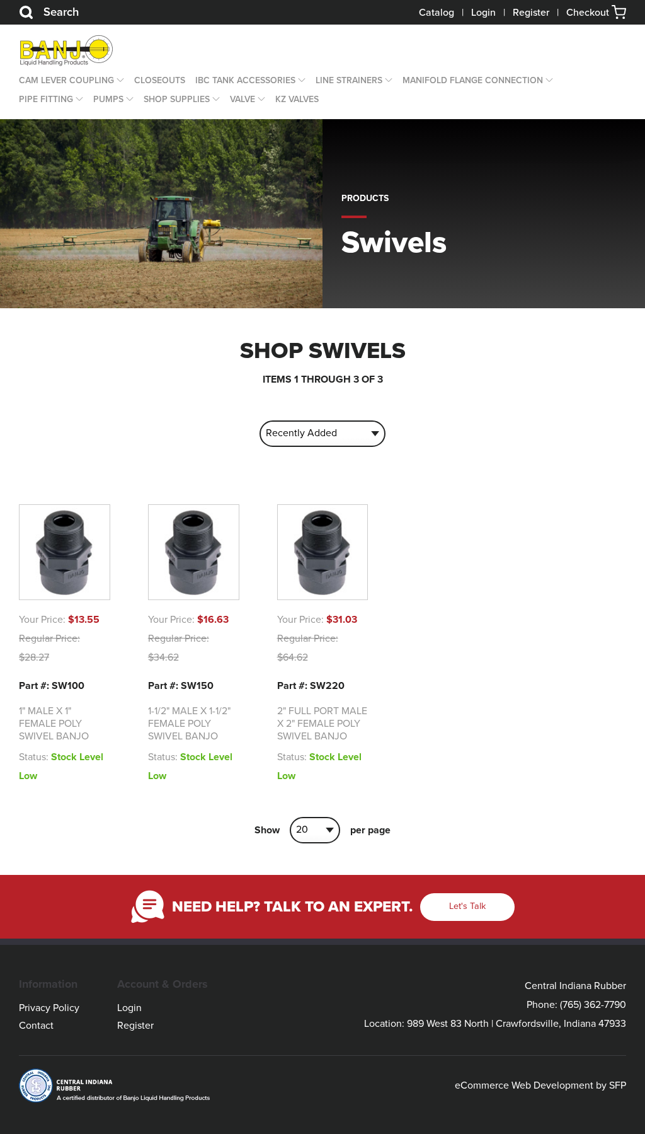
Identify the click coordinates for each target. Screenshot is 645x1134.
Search (61, 12)
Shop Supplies (177, 99)
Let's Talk (467, 906)
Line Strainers (349, 80)
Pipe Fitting (46, 99)
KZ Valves (297, 99)
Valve (242, 99)
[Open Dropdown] (119, 80)
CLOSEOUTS (159, 80)
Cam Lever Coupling (66, 80)
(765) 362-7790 (593, 1004)
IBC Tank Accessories (245, 80)
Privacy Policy (49, 1008)
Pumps (108, 99)
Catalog (436, 12)
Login (483, 12)
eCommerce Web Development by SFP (540, 1085)
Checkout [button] (589, 12)
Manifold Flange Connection (472, 80)
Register (531, 12)
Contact (36, 1025)
